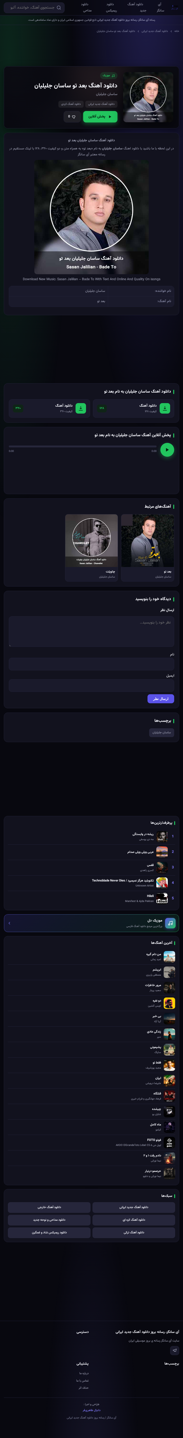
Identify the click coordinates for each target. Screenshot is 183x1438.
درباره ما (84, 1373)
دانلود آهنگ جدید (136, 7)
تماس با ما (82, 1380)
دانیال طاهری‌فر (92, 1410)
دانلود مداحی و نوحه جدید (49, 1220)
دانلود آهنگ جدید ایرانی (155, 31)
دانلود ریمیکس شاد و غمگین (49, 1232)
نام (172, 654)
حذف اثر (84, 1388)
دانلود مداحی (86, 7)
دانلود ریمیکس (111, 7)
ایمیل (170, 675)
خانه (176, 31)
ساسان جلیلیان (161, 732)
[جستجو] (58, 7)
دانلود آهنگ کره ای (134, 1220)
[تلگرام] (174, 1350)
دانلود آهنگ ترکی (134, 1232)
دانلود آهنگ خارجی (49, 1207)
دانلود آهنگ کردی (71, 104)
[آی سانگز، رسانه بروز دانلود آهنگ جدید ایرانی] (174, 7)
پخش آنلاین (96, 116)
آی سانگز (160, 7)
